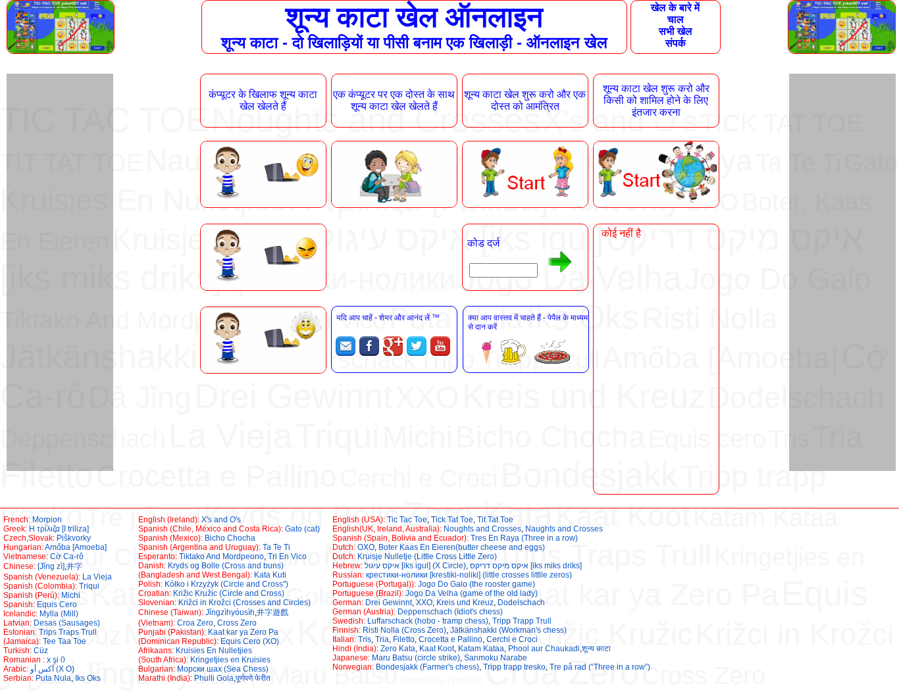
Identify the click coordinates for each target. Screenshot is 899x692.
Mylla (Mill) (58, 613)
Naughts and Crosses (564, 528)
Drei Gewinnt (388, 602)
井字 (74, 566)
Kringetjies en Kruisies (230, 659)
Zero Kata (397, 648)
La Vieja (97, 576)
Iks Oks (88, 678)
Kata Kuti (270, 575)
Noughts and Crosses (482, 528)
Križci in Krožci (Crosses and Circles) (244, 602)
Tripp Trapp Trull (522, 621)
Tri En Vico (287, 556)
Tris (364, 639)
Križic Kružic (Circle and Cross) (228, 593)
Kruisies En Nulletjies (214, 650)
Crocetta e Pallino (450, 639)
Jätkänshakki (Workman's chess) (508, 630)
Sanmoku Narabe (495, 657)
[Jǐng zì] (51, 566)
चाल (675, 19)
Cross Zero (237, 623)
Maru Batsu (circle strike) (416, 657)
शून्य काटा (596, 648)
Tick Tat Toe (452, 519)
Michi (70, 595)
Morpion (47, 519)
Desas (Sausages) (67, 623)
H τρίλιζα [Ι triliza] (59, 528)
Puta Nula (53, 678)
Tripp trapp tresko (514, 667)
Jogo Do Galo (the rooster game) (476, 584)
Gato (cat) (302, 528)
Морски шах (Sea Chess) (223, 669)
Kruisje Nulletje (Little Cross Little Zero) (427, 556)
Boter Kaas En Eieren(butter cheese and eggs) (461, 547)
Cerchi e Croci (512, 639)
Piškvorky (74, 538)
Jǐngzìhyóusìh (230, 612)
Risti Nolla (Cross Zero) (404, 630)
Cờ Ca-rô (67, 556)
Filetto (404, 639)
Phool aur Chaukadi (544, 648)
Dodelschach (521, 602)
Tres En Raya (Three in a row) (524, 538)
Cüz (41, 650)
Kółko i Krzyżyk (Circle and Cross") (226, 584)
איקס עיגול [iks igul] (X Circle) (415, 565)
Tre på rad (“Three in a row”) (600, 667)
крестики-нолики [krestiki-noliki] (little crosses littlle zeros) (469, 575)
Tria (382, 639)
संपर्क (675, 43)
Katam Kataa (481, 648)
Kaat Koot (436, 648)
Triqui (89, 586)
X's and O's (221, 519)
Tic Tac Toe (407, 519)
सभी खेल (675, 31)
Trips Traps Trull (68, 632)
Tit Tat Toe (495, 519)
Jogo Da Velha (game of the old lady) (471, 593)
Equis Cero (57, 604)
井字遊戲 (272, 612)
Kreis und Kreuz (465, 602)
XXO (424, 602)
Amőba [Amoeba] (76, 547)
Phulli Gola (214, 678)
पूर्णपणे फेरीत (253, 678)
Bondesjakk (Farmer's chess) (427, 667)
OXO (365, 547)
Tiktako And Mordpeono (221, 556)
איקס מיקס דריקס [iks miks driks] (526, 565)
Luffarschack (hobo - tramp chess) (427, 621)
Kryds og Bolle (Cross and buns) (226, 565)
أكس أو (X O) (52, 669)
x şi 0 (56, 659)
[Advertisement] (59, 271)
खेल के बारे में (675, 7)
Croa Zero (195, 623)
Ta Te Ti (276, 547)
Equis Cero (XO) (249, 641)
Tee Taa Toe (64, 641)
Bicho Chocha (230, 538)
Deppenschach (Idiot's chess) (450, 611)
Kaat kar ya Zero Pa (243, 632)
